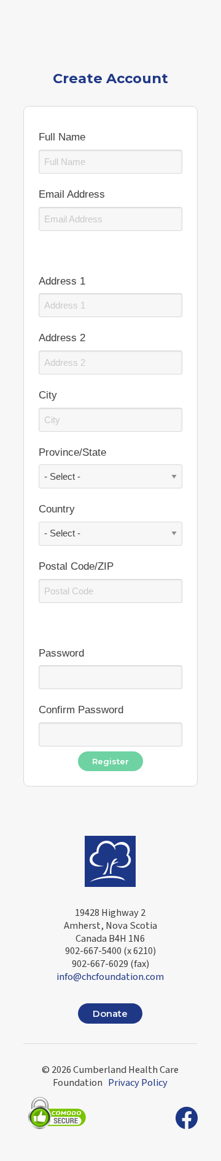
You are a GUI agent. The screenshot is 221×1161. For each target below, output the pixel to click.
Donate (110, 1013)
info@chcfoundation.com (110, 976)
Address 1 (62, 281)
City (48, 395)
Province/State (72, 452)
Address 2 (62, 338)
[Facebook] (187, 1118)
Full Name (62, 137)
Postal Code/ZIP (76, 566)
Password (61, 653)
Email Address (72, 194)
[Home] (110, 859)
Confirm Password (81, 710)
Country (57, 509)
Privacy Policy (138, 1082)
